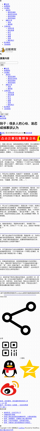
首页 (7, 4)
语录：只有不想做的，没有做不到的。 (17, 420)
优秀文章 (11, 28)
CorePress (21, 428)
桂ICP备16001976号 (6, 430)
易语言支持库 (12, 14)
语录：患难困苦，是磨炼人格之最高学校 (18, 418)
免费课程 (7, 6)
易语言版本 (12, 18)
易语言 (7, 10)
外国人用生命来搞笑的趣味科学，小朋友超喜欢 (20, 416)
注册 (6, 114)
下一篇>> (3, 407)
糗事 (9, 36)
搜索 (2, 65)
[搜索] (20, 112)
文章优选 (7, 26)
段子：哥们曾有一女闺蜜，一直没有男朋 (14, 405)
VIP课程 (7, 8)
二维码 (21, 358)
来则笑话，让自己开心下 (12, 412)
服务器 (10, 24)
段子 (9, 32)
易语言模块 (12, 16)
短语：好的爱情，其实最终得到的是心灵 (14, 401)
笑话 (9, 34)
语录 (9, 38)
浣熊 (3, 133)
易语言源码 (12, 12)
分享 (1, 338)
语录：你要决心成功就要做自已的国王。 (18, 422)
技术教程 (7, 42)
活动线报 (7, 44)
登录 (2, 114)
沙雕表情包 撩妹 (9, 414)
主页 (3, 116)
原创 (9, 22)
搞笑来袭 (11, 30)
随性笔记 (11, 40)
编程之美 (8, 20)
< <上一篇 (3, 403)
